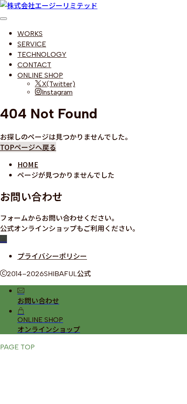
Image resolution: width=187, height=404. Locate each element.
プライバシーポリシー (52, 256)
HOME (27, 164)
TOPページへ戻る (28, 147)
